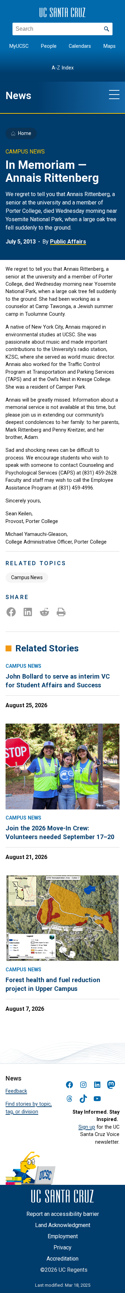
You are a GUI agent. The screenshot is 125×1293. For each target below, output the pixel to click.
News (18, 96)
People (49, 46)
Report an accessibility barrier (62, 1214)
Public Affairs (68, 241)
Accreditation (62, 1258)
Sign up (86, 1127)
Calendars (80, 46)
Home (24, 133)
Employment (63, 1236)
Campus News (27, 577)
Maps (109, 46)
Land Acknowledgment (62, 1225)
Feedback (16, 1091)
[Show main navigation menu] (114, 94)
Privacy (62, 1247)
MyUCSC (18, 46)
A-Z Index (63, 68)
